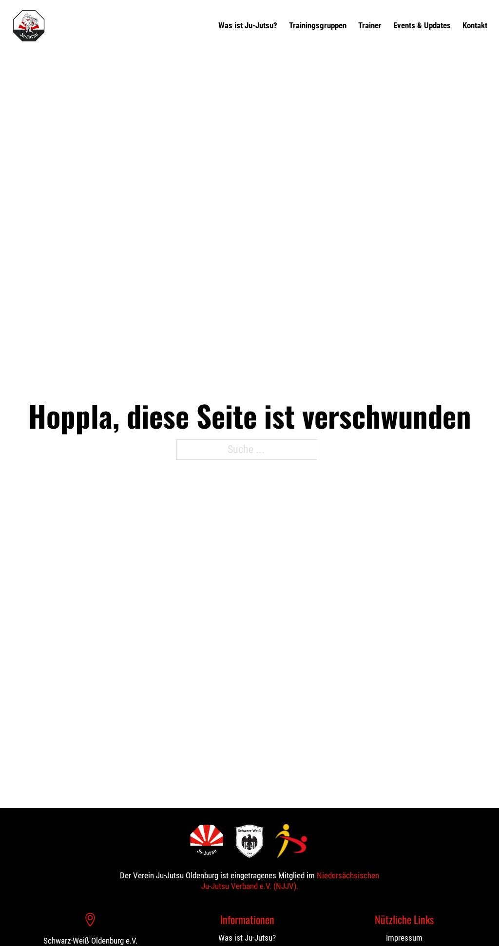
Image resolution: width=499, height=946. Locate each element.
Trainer (370, 25)
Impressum (404, 938)
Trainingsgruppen (317, 25)
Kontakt (474, 25)
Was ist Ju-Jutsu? (247, 25)
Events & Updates (422, 25)
